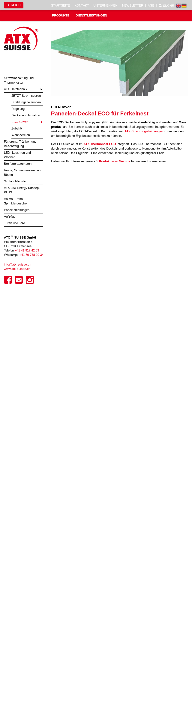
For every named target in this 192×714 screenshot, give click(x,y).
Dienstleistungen (91, 15)
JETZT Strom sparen (26, 95)
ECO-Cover (19, 122)
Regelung (18, 109)
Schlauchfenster (15, 181)
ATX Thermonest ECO (99, 144)
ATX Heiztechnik (15, 89)
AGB (151, 5)
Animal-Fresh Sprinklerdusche (15, 201)
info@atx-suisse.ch (17, 264)
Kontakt (81, 5)
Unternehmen (105, 5)
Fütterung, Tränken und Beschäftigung (20, 144)
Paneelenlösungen (16, 210)
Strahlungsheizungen (26, 102)
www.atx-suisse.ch (17, 269)
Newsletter (132, 5)
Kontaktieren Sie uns (114, 161)
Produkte (60, 15)
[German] (184, 6)
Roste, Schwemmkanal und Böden (23, 172)
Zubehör (17, 128)
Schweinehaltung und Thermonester (19, 80)
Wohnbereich (20, 135)
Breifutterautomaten (18, 163)
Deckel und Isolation (25, 115)
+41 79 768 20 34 (31, 255)
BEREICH (14, 5)
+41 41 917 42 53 (27, 250)
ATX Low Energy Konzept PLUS (22, 190)
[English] (178, 6)
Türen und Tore (14, 223)
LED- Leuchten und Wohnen (17, 155)
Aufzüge (9, 216)
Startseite (60, 5)
